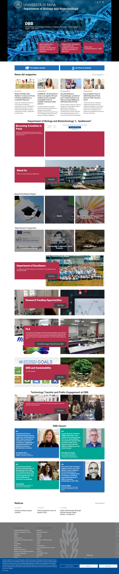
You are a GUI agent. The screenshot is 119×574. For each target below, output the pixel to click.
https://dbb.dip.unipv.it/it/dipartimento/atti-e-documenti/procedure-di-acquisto (29, 248)
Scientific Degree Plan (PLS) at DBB (50, 344)
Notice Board (99, 503)
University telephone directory (21, 530)
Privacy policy (5, 570)
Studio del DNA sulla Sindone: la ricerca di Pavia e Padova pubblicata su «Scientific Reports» (25, 97)
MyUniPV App (17, 547)
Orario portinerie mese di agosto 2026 (46, 511)
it (95, 2)
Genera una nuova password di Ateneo (24, 551)
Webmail (16, 534)
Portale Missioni (41, 545)
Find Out (51, 179)
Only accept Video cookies (75, 127)
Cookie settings (69, 566)
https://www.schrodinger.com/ (82, 476)
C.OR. (15, 542)
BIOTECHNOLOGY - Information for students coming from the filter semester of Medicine (47, 47)
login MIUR (39, 555)
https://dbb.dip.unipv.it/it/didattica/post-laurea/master (59, 220)
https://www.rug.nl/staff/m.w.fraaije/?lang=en (82, 443)
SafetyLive (39, 551)
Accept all (108, 566)
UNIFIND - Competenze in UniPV (22, 532)
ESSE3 (16, 536)
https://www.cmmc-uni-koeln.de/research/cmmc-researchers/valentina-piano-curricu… (37, 443)
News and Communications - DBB (93, 48)
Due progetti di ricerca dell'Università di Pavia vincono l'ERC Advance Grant (92, 97)
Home (103, 2)
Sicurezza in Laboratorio (20, 553)
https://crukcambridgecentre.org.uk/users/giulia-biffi (37, 475)
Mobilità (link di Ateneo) (20, 549)
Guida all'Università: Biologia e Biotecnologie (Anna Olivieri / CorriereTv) (70, 512)
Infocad (38, 538)
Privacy (16, 557)
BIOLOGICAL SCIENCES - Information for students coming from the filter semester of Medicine (70, 47)
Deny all (89, 566)
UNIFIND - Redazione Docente (44, 540)
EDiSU (16, 545)
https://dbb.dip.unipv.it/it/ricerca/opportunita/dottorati (29, 220)
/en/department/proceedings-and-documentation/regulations (90, 248)
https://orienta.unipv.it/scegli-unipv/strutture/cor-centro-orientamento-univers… (90, 220)
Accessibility (17, 544)
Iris (37, 557)
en (97, 2)
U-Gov (38, 544)
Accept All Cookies (74, 129)
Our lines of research (83, 68)
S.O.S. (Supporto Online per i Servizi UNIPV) (46, 548)
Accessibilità (17, 555)
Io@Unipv (39, 530)
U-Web (38, 542)
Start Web (39, 536)
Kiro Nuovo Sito (18, 538)
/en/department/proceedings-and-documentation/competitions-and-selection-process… (59, 248)
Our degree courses (38, 68)
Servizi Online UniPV (42, 532)
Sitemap (90, 555)
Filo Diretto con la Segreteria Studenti (23, 540)
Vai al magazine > (98, 75)
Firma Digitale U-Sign (42, 553)
